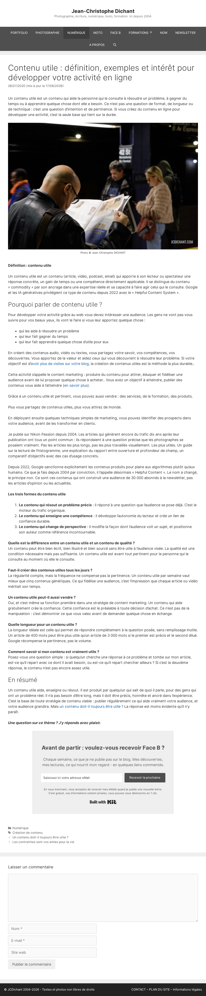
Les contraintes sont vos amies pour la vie (43, 842)
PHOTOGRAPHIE (47, 33)
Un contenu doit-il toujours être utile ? (40, 837)
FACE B (115, 33)
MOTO (97, 33)
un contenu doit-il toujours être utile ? (91, 706)
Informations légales (187, 989)
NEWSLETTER (185, 33)
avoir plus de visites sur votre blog (60, 364)
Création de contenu (27, 833)
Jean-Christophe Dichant (103, 11)
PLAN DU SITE (159, 989)
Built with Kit (103, 802)
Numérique (20, 828)
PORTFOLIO (19, 33)
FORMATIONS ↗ (140, 33)
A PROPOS (97, 45)
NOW (163, 33)
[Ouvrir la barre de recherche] (115, 45)
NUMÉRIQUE (76, 33)
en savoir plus (76, 385)
